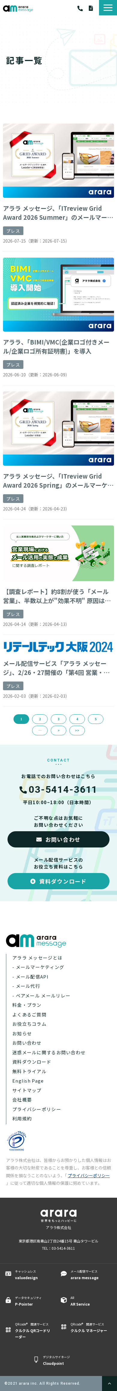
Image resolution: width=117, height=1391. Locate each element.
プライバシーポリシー (36, 1109)
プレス (13, 231)
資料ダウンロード (94, 8)
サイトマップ (27, 1090)
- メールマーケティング (38, 967)
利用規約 (22, 1118)
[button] (108, 7)
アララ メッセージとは (37, 957)
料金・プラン (27, 1005)
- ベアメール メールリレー (41, 995)
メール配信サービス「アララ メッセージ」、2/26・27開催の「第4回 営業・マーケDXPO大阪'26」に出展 (56, 668)
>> (77, 730)
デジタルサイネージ (56, 1360)
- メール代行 (26, 986)
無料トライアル (29, 1071)
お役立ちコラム (29, 1024)
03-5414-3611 (83, 8)
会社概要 (22, 1099)
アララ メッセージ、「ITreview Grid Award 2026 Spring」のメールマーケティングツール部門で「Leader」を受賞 (58, 481)
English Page (28, 1080)
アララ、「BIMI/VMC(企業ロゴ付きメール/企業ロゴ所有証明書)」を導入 (56, 346)
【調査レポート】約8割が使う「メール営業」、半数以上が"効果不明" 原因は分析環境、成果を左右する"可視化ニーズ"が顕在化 (57, 596)
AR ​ (80, 1301)
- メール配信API (30, 976)
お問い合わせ (63, 839)
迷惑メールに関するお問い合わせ (49, 1052)
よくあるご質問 (29, 1014)
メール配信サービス (84, 1274)
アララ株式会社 (58, 1227)
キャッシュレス (26, 1274)
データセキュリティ (28, 1301)
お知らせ (22, 1033)
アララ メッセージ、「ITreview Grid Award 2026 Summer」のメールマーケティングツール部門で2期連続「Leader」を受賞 (58, 213)
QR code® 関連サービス (32, 1330)
